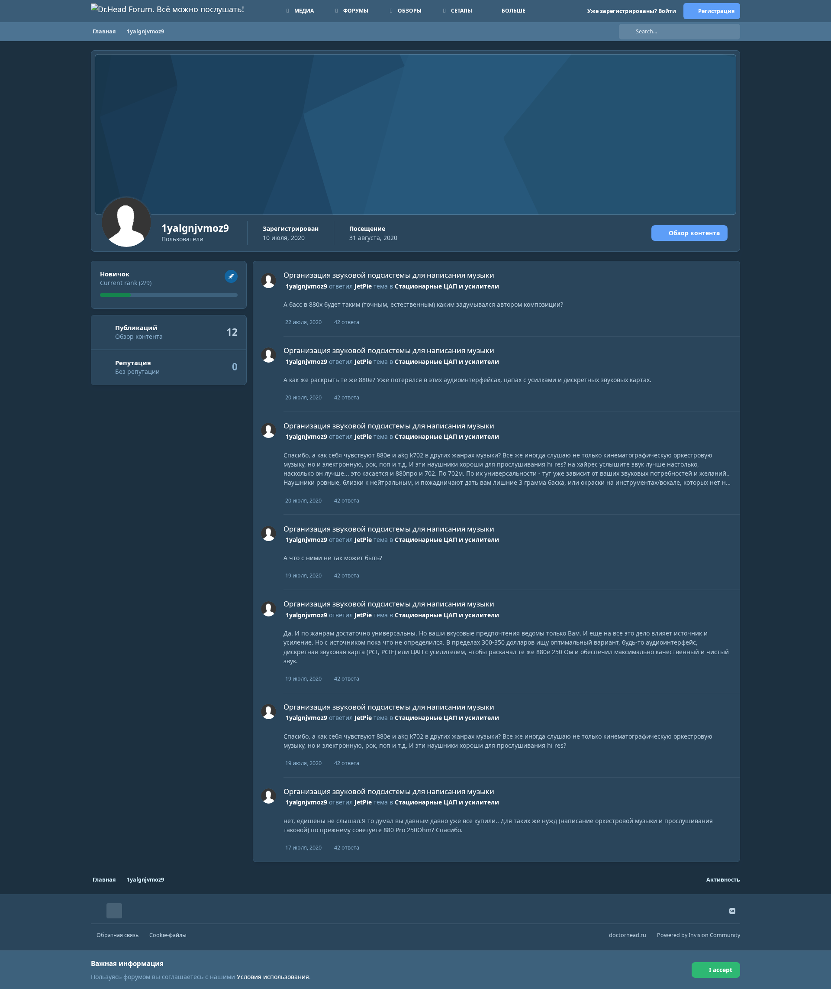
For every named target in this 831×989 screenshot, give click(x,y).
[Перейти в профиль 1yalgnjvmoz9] (268, 280)
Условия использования (273, 977)
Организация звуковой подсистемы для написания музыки (388, 275)
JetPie (363, 286)
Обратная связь (117, 935)
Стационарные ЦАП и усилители (447, 286)
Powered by (698, 935)
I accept (720, 970)
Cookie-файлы (168, 935)
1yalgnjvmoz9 (306, 286)
